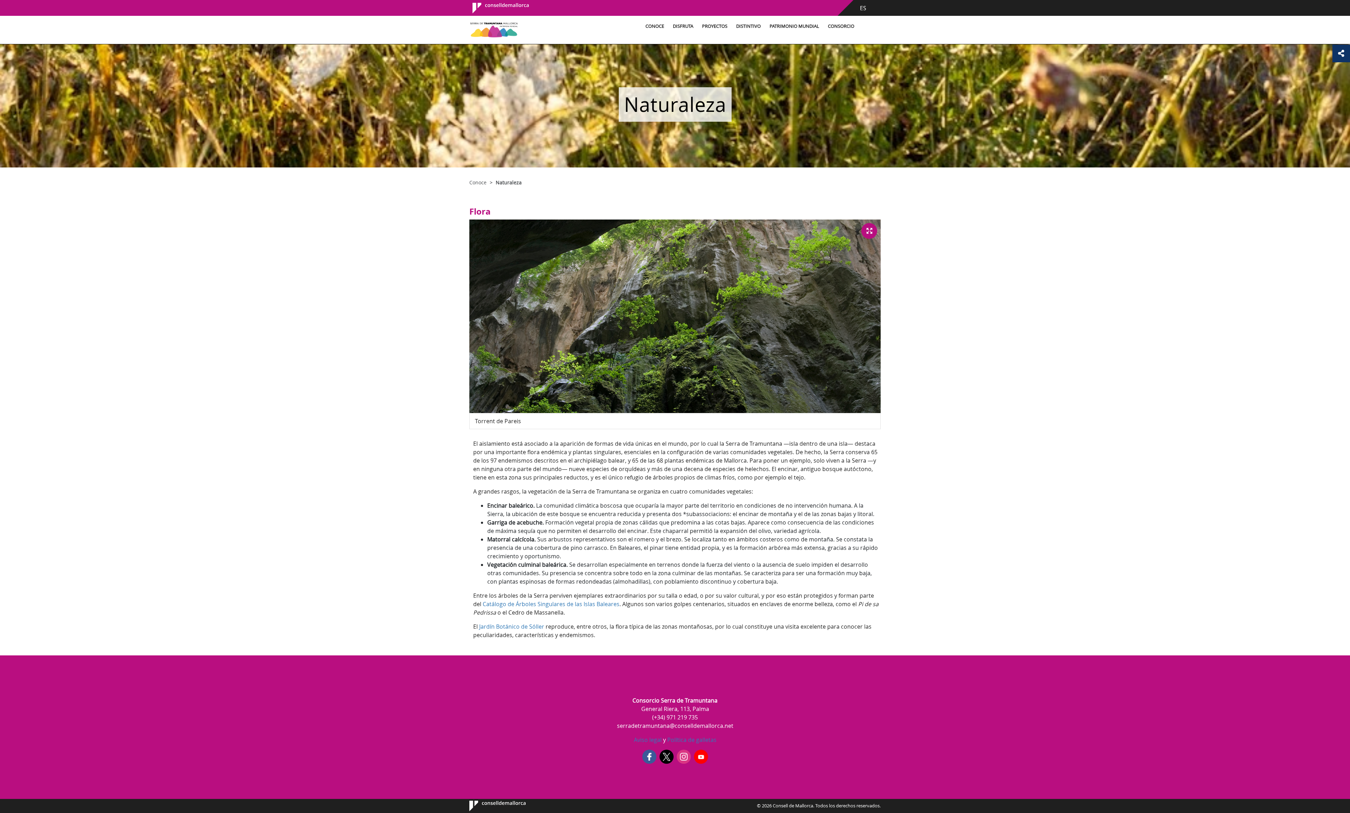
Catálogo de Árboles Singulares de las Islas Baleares (551, 604)
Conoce (654, 26)
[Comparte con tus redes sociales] (1341, 53)
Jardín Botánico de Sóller (511, 626)
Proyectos (714, 26)
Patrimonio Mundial (794, 26)
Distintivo (748, 26)
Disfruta (683, 26)
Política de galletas (691, 740)
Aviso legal (648, 740)
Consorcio (841, 26)
